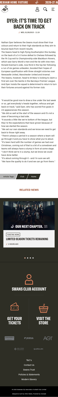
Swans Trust (29, 369)
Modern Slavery (29, 379)
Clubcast (43, 394)
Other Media (28, 394)
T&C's (29, 360)
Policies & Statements (29, 374)
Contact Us (29, 364)
